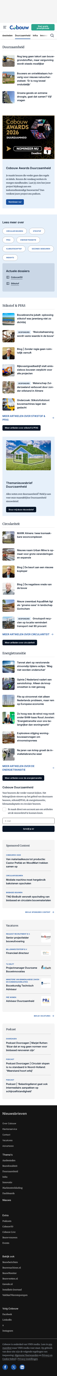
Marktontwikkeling (12, 1188)
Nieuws (6, 1200)
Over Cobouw (9, 1123)
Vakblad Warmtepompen (15, 1295)
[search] (52, 35)
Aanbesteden (8, 1160)
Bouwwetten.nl (10, 1278)
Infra (4, 1177)
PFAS (8, 240)
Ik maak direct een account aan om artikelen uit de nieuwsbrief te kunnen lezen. (30, 811)
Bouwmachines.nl (11, 1267)
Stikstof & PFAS (13, 305)
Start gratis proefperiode (43, 27)
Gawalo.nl (7, 1284)
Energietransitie (28, 240)
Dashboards (8, 1193)
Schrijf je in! (28, 829)
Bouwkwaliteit (9, 1166)
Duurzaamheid (10, 1171)
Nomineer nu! (15, 202)
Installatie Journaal (12, 1289)
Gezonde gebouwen (41, 249)
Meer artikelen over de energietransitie (18, 768)
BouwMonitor (9, 1273)
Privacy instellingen (28, 1359)
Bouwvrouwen (9, 1237)
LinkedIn (7, 1319)
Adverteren (8, 1146)
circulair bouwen (14, 231)
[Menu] (4, 27)
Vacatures (7, 1140)
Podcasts (6, 1221)
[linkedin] (22, 1367)
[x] (13, 1367)
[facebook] (5, 1367)
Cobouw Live (9, 1232)
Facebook (7, 1314)
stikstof (37, 231)
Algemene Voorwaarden (26, 1355)
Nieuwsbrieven (14, 1114)
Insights (10, 258)
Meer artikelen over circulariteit (26, 634)
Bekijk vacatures (42, 1016)
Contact (6, 1134)
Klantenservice (9, 1129)
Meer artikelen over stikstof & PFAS (23, 417)
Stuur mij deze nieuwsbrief (21, 509)
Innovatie (7, 1182)
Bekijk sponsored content (37, 912)
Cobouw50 (7, 1226)
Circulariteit (11, 524)
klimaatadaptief (14, 249)
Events (5, 1243)
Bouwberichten (10, 1262)
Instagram (7, 1330)
